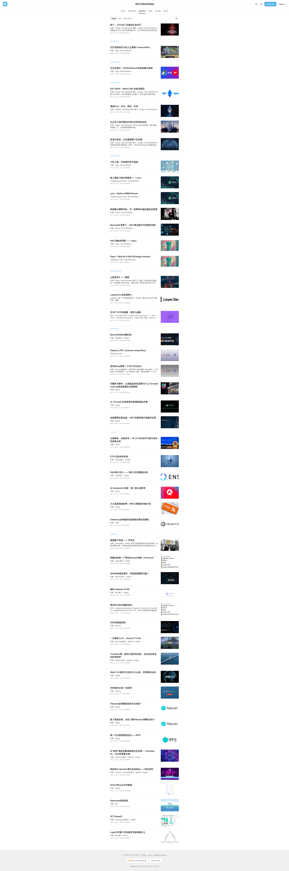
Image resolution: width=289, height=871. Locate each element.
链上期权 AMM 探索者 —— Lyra (125, 177)
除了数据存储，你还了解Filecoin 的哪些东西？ (132, 719)
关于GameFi (116, 816)
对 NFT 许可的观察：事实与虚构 (125, 312)
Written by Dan (116, 353)
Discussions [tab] (127, 18)
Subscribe (270, 4)
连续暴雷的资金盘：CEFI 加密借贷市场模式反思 (133, 417)
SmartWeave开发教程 (121, 785)
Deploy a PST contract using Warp (128, 350)
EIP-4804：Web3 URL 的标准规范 (127, 88)
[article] (144, 30)
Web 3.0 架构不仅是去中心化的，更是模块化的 (133, 672)
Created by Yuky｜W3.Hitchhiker (122, 260)
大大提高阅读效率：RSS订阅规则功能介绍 (130, 503)
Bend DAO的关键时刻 (120, 334)
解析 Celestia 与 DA (119, 589)
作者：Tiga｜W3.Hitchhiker (120, 50)
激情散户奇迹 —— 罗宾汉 (122, 540)
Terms (150, 855)
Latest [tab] (114, 18)
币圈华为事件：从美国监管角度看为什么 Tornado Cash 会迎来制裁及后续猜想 (134, 385)
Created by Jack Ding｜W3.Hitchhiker (124, 181)
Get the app (155, 860)
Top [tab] (119, 18)
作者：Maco (115, 491)
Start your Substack (138, 860)
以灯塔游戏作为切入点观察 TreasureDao (130, 47)
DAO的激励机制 (118, 622)
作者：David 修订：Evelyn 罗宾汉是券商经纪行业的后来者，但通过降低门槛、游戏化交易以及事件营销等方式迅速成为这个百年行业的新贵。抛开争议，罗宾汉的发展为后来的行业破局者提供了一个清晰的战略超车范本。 (134, 544)
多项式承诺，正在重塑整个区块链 (126, 139)
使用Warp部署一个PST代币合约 (125, 366)
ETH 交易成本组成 (119, 456)
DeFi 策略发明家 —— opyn (123, 240)
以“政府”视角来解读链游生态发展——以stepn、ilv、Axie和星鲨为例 (133, 752)
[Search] (256, 4)
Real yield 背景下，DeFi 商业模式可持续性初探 (133, 225)
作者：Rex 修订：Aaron (119, 835)
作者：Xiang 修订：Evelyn (120, 459)
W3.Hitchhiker (124, 33)
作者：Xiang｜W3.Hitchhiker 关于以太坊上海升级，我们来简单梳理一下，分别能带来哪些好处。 (133, 126)
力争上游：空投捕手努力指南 (124, 162)
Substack (133, 866)
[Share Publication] (261, 4)
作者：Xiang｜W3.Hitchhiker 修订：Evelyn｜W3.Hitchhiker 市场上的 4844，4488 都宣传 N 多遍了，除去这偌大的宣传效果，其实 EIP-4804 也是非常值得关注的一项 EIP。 (134, 93)
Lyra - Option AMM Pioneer (124, 193)
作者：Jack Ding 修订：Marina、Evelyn (125, 641)
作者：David (115, 390)
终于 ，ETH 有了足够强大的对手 (125, 25)
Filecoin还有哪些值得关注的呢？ (126, 703)
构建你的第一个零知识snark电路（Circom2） (132, 557)
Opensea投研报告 (119, 800)
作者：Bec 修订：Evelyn (119, 592)
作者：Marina (115, 625)
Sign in (282, 4)
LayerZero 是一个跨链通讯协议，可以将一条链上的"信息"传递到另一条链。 (133, 299)
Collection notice (160, 855)
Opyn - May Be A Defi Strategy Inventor (130, 256)
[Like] (111, 56)
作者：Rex (114, 804)
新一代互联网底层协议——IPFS (125, 735)
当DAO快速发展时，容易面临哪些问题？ (129, 573)
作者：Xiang (115, 405)
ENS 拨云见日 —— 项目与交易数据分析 (129, 472)
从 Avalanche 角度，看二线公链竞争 (128, 488)
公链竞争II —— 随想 (119, 277)
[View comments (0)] (127, 36)
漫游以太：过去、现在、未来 (124, 106)
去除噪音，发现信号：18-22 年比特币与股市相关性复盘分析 (134, 440)
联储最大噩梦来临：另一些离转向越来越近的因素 (133, 209)
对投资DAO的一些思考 (121, 688)
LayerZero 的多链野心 (121, 294)
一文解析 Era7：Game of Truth (125, 638)
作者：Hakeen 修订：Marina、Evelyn (124, 660)
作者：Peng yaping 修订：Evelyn (123, 819)
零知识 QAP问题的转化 (121, 605)
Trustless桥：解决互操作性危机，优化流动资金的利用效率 (133, 655)
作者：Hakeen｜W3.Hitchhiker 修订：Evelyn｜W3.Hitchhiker (133, 109)
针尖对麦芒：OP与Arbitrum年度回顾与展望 (131, 68)
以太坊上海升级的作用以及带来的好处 (128, 122)
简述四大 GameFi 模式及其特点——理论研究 (131, 769)
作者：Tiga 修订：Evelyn (119, 338)
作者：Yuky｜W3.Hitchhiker (121, 244)
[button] (122, 11)
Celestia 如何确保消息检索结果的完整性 (129, 519)
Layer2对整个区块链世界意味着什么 (127, 832)
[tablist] (121, 18)
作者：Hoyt (114, 523)
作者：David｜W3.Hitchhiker (121, 212)
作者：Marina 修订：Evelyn (120, 576)
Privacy (143, 855)
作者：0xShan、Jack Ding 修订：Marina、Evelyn (129, 772)
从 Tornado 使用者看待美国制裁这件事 (129, 402)
